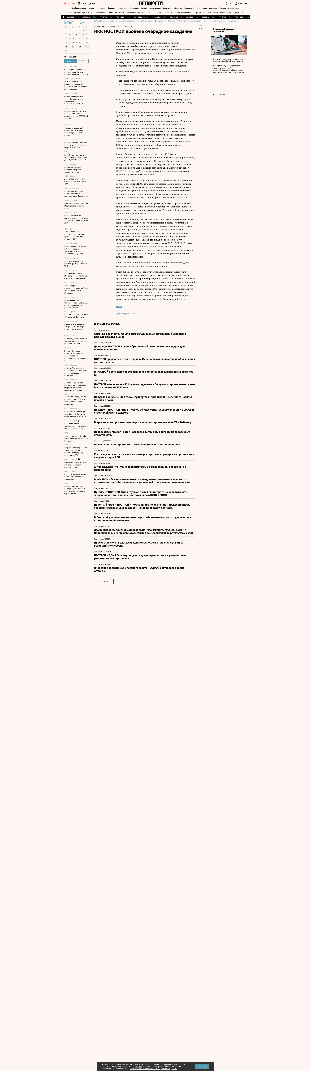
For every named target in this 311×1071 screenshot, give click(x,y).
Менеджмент (189, 8)
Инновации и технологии (181, 13)
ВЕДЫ (69, 13)
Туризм (236, 13)
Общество (177, 8)
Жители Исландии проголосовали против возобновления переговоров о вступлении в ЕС (76, 356)
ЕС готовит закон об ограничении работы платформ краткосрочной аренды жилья (75, 85)
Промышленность (162, 13)
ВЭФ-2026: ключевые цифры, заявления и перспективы (116, 21)
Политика (167, 8)
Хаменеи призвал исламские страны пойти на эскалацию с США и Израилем (76, 289)
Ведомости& (120, 13)
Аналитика (131, 13)
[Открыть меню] (246, 3)
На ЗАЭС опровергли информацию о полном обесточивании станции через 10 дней (74, 490)
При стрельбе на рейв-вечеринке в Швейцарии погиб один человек (75, 326)
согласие (138, 1067)
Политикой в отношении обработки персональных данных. (153, 1069)
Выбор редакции (147, 21)
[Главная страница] (151, 3)
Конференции (225, 13)
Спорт (215, 13)
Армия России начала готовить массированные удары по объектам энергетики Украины (75, 386)
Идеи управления (98, 13)
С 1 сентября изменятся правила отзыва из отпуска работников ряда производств (76, 372)
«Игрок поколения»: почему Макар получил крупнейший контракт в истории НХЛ (74, 235)
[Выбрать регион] (226, 3)
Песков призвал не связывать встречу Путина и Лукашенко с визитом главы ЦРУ (76, 219)
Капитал (141, 13)
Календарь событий (69, 23)
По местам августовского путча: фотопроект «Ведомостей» (75, 464)
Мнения (223, 8)
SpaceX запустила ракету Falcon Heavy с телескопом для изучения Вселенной (75, 157)
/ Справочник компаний (114, 26)
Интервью (213, 8)
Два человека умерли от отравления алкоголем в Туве (75, 181)
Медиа (144, 8)
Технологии (134, 8)
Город (110, 13)
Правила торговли (81, 13)
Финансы (111, 8)
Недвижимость (155, 8)
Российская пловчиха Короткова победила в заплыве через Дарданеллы (76, 193)
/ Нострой (128, 26)
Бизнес (91, 8)
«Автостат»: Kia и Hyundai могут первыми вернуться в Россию (76, 438)
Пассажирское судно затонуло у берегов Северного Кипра (73, 169)
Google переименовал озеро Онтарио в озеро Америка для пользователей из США (74, 100)
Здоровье (207, 13)
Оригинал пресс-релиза (126, 314)
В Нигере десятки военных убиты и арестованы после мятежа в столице (75, 341)
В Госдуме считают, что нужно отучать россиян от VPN (75, 263)
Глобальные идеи (79, 8)
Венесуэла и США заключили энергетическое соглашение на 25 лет (76, 426)
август (82, 23)
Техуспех (197, 13)
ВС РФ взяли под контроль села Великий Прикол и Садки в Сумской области (75, 413)
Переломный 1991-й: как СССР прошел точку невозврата (179, 21)
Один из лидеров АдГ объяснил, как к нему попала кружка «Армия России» (74, 131)
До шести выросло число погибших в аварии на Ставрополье (75, 476)
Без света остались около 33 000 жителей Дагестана (76, 315)
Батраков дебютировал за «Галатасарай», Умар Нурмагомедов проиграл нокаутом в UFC (75, 451)
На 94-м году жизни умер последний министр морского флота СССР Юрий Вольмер (76, 115)
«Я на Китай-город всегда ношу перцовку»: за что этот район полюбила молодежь (75, 400)
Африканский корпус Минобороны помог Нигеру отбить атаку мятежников (76, 275)
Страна (149, 13)
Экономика (101, 8)
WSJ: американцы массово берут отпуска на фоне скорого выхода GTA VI (75, 145)
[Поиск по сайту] (231, 3)
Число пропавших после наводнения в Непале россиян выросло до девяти (76, 71)
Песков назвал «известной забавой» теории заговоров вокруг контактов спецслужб (76, 250)
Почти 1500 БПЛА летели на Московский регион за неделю (76, 205)
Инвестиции (122, 8)
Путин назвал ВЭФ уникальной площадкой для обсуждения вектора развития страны (76, 304)
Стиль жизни (202, 8)
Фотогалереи (233, 8)
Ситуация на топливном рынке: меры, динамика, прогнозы (227, 21)
